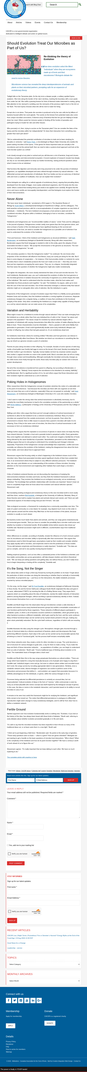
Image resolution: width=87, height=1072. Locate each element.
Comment (11, 799)
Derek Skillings (15, 405)
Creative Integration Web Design (63, 1061)
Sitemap (9, 1052)
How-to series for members (15, 1049)
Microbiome (56, 771)
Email (10, 834)
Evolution (49, 771)
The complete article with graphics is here (22, 757)
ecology (43, 771)
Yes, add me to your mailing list (21, 845)
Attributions (15, 1061)
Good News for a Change (16, 943)
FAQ (7, 1047)
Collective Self (36, 771)
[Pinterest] (20, 1000)
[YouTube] (26, 1000)
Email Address (13, 898)
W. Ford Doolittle (38, 586)
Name (10, 823)
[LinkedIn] (33, 1000)
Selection (77, 771)
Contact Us (77, 1061)
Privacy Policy (11, 1041)
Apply (10, 1026)
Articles (18, 771)
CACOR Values (26, 771)
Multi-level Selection (67, 771)
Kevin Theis (31, 142)
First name (12, 887)
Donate (50, 1023)
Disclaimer (9, 1044)
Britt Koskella (29, 495)
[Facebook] (8, 1000)
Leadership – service (14, 948)
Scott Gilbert (19, 206)
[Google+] (39, 1000)
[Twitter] (14, 1000)
